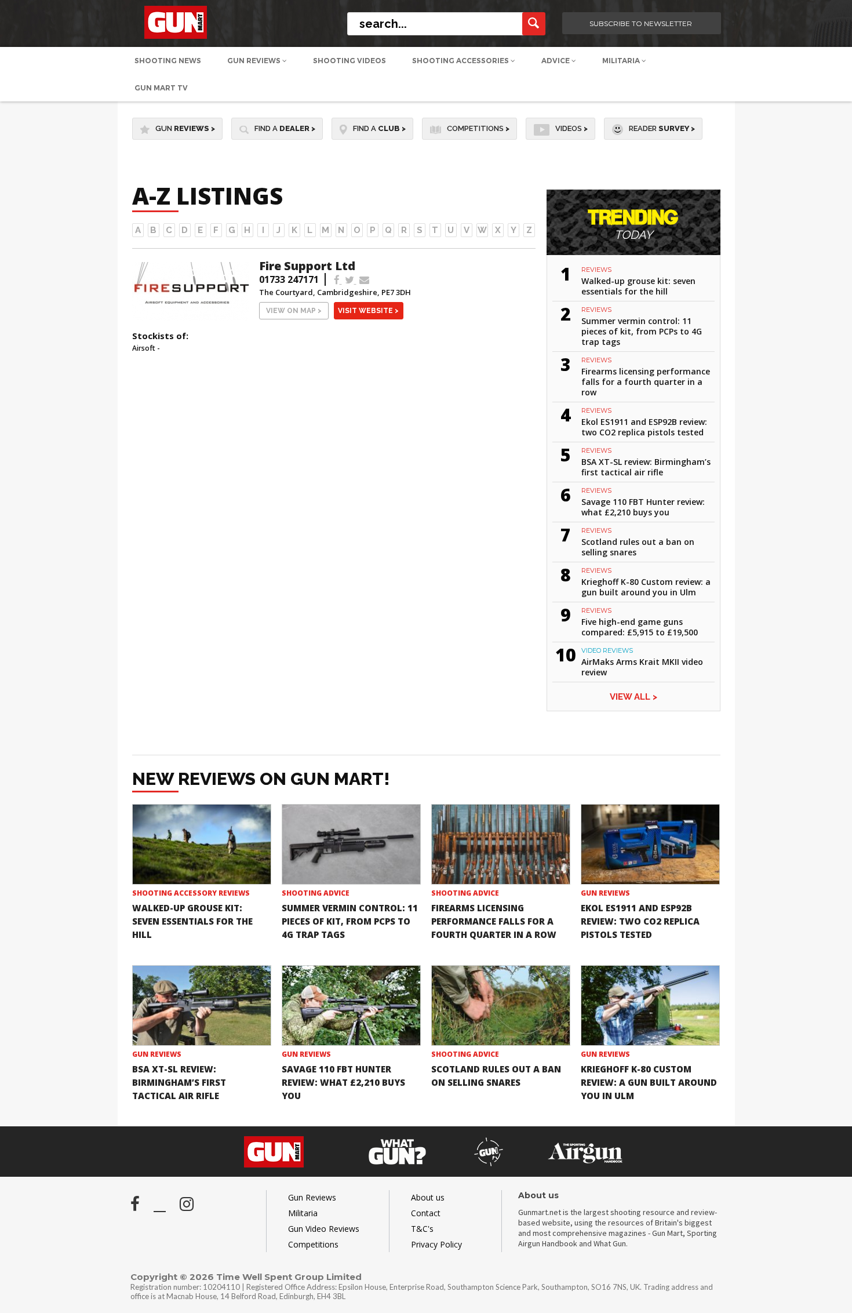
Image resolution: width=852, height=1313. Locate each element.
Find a (284, 128)
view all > (633, 697)
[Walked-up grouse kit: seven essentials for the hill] (201, 844)
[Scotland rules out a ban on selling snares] (500, 1005)
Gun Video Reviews (323, 1228)
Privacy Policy (436, 1244)
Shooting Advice (315, 893)
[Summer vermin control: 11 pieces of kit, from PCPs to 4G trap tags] (351, 844)
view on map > (294, 311)
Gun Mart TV (161, 87)
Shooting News (167, 60)
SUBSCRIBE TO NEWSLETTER (640, 23)
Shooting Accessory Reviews (191, 893)
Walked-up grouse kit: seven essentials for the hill (638, 286)
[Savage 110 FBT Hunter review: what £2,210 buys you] (351, 1005)
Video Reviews (607, 650)
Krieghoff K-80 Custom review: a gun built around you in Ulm (646, 587)
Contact (425, 1213)
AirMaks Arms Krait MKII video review (642, 667)
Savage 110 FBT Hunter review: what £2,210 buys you (643, 507)
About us (428, 1197)
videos (571, 128)
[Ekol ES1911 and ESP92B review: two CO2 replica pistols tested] (650, 844)
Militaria (622, 60)
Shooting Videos (349, 60)
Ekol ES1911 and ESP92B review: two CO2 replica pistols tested (644, 427)
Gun (185, 128)
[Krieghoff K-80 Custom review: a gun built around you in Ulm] (650, 1005)
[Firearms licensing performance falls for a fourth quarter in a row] (500, 844)
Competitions (478, 128)
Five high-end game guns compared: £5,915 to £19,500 (639, 627)
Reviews (596, 269)
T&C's (422, 1228)
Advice (556, 60)
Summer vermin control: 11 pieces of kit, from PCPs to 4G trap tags (641, 331)
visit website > (368, 311)
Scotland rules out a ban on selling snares (637, 547)
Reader (662, 128)
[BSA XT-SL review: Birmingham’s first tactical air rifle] (201, 1005)
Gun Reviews (254, 60)
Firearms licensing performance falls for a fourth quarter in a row (645, 382)
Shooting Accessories (461, 60)
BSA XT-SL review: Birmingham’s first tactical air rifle (646, 467)
